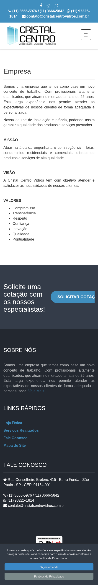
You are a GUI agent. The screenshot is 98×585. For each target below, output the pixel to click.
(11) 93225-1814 (20, 500)
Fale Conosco (15, 438)
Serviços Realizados (21, 430)
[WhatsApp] (56, 6)
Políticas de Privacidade (49, 576)
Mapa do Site (14, 445)
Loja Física (12, 423)
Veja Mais (36, 391)
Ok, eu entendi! (49, 567)
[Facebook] (41, 6)
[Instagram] (48, 6)
